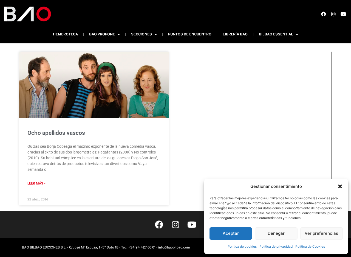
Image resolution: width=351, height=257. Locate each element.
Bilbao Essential (276, 34)
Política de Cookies (310, 246)
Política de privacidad (276, 246)
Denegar (276, 233)
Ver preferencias (321, 233)
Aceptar (231, 233)
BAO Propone (102, 34)
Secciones (141, 34)
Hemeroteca (65, 34)
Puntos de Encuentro (189, 34)
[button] (340, 186)
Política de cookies (242, 246)
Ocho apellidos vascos (56, 133)
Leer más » (36, 183)
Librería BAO (235, 34)
